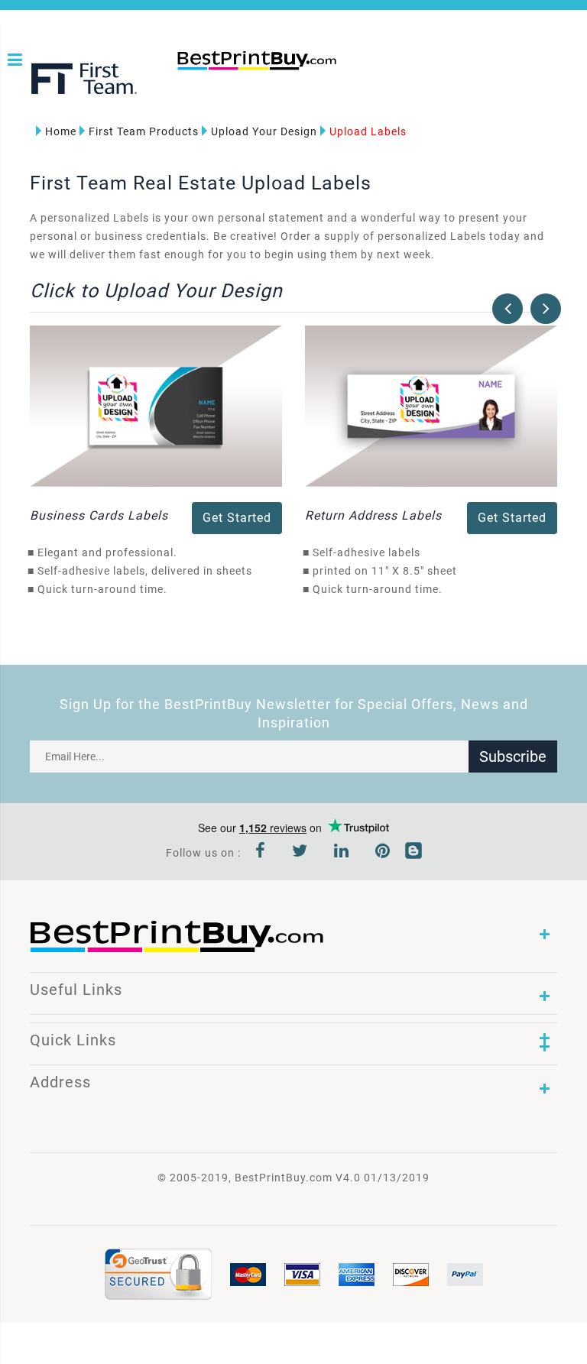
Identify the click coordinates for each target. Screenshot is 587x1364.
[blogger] (413, 853)
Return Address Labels (373, 515)
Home (60, 131)
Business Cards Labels (99, 515)
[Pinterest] (383, 853)
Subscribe (512, 756)
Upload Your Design (264, 131)
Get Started (237, 517)
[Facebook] (260, 853)
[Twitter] (300, 853)
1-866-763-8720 (182, 85)
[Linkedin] (342, 853)
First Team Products (144, 131)
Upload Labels (368, 131)
